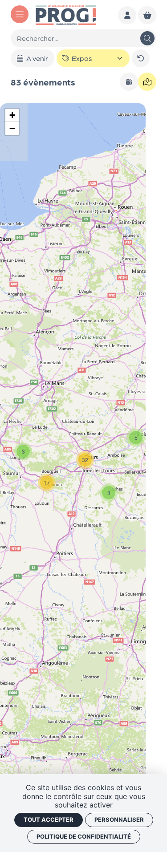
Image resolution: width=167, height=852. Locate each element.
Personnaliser (119, 819)
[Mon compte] (127, 15)
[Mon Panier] (147, 15)
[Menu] (20, 14)
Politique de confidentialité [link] (84, 836)
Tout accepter (48, 819)
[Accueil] (66, 14)
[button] (109, 493)
